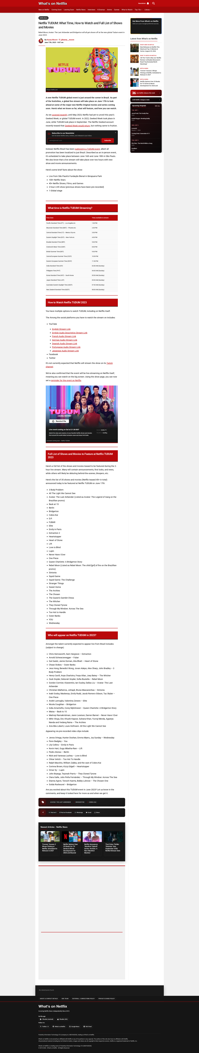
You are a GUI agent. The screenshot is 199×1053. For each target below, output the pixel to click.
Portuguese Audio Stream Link (66, 347)
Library (147, 10)
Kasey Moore (52, 40)
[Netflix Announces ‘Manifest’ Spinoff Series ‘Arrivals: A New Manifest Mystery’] (92, 836)
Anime (109, 10)
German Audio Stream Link (64, 340)
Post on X (53, 812)
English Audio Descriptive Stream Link (69, 332)
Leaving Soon (69, 10)
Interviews (91, 10)
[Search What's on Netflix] (153, 3)
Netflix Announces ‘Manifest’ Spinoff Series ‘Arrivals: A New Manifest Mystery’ (91, 848)
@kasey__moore (67, 40)
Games (116, 10)
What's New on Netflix (147, 44)
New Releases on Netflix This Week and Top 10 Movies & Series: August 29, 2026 (150, 49)
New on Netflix (44, 10)
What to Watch (127, 10)
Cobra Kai (92, 802)
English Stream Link (61, 329)
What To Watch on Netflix (148, 55)
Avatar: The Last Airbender (60, 802)
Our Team (65, 998)
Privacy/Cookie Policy (107, 998)
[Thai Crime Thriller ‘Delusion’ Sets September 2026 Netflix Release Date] (113, 836)
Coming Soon (56, 10)
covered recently (59, 115)
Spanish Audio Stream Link (64, 343)
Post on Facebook (66, 812)
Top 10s (138, 10)
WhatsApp (80, 812)
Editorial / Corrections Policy (83, 998)
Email (89, 812)
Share (98, 812)
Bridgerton (80, 802)
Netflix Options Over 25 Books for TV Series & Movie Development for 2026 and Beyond (70, 848)
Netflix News (80, 10)
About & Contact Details (49, 998)
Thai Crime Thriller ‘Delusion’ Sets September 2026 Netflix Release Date (112, 847)
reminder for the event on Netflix (66, 380)
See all (157, 106)
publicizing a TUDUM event (87, 149)
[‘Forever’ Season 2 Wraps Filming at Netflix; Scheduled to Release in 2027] (50, 836)
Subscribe (107, 140)
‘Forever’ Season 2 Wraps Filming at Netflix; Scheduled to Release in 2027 (49, 847)
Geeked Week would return (77, 125)
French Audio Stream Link (64, 336)
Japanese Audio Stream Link (65, 350)
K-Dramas (101, 10)
